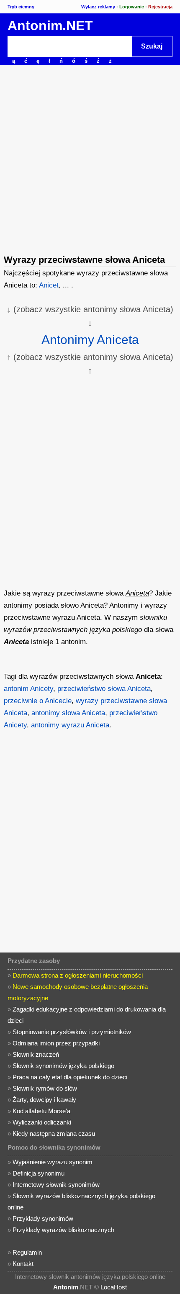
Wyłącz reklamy (98, 6)
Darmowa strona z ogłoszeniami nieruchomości (78, 975)
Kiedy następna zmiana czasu (54, 1133)
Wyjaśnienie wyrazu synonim (53, 1162)
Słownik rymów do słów (45, 1088)
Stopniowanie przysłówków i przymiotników (72, 1031)
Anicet (49, 285)
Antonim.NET (50, 25)
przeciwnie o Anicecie (38, 701)
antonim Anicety (28, 689)
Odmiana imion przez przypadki (56, 1043)
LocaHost (113, 1287)
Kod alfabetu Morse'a (41, 1110)
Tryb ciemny (21, 6)
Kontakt (23, 1263)
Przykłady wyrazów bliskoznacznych (63, 1229)
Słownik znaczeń (36, 1054)
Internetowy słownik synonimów (56, 1184)
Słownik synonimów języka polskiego (63, 1065)
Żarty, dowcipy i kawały (44, 1099)
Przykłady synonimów (43, 1218)
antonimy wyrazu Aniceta (70, 725)
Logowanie (131, 6)
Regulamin (27, 1252)
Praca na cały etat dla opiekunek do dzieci (70, 1077)
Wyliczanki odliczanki (42, 1122)
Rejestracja (160, 6)
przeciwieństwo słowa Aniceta (104, 689)
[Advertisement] (90, 159)
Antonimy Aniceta (90, 340)
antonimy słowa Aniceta (68, 713)
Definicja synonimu (38, 1173)
